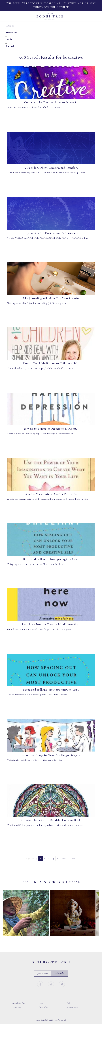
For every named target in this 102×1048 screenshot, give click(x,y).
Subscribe (59, 973)
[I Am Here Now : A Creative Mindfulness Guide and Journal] (51, 604)
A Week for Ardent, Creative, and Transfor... (51, 168)
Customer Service (72, 1007)
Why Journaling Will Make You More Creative (51, 298)
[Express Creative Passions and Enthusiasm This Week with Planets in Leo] (51, 213)
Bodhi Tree (50, 16)
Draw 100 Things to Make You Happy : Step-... (51, 755)
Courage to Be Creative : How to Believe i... (51, 102)
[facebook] (40, 983)
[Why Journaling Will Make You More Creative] (51, 278)
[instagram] (51, 983)
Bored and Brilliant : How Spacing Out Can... (51, 559)
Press (41, 1003)
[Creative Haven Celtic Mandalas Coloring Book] (51, 800)
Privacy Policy (17, 1007)
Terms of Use (43, 1007)
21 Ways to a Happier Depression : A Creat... (51, 429)
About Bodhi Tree (18, 1003)
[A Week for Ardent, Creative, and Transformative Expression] (51, 148)
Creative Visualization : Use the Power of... (51, 494)
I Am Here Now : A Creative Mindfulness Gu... (51, 624)
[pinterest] (62, 983)
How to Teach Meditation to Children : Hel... (51, 363)
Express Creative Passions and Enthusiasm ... (51, 233)
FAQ (68, 1003)
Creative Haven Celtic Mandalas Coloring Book (51, 820)
